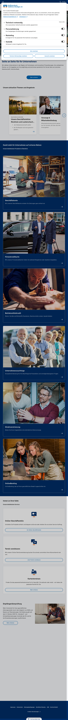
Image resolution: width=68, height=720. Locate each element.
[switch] (63, 29)
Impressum (22, 16)
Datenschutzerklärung (10, 16)
